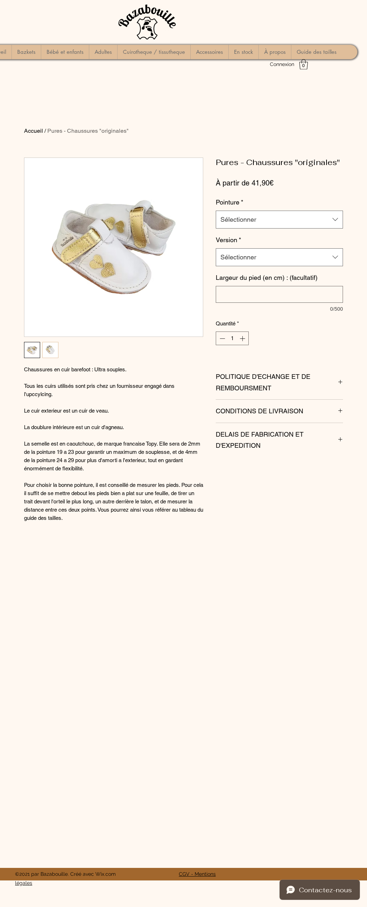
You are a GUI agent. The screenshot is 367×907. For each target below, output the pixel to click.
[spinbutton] (232, 338)
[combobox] (279, 220)
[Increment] (243, 338)
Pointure (229, 202)
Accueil (33, 130)
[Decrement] (222, 338)
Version (228, 240)
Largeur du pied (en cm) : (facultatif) (267, 277)
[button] (303, 64)
